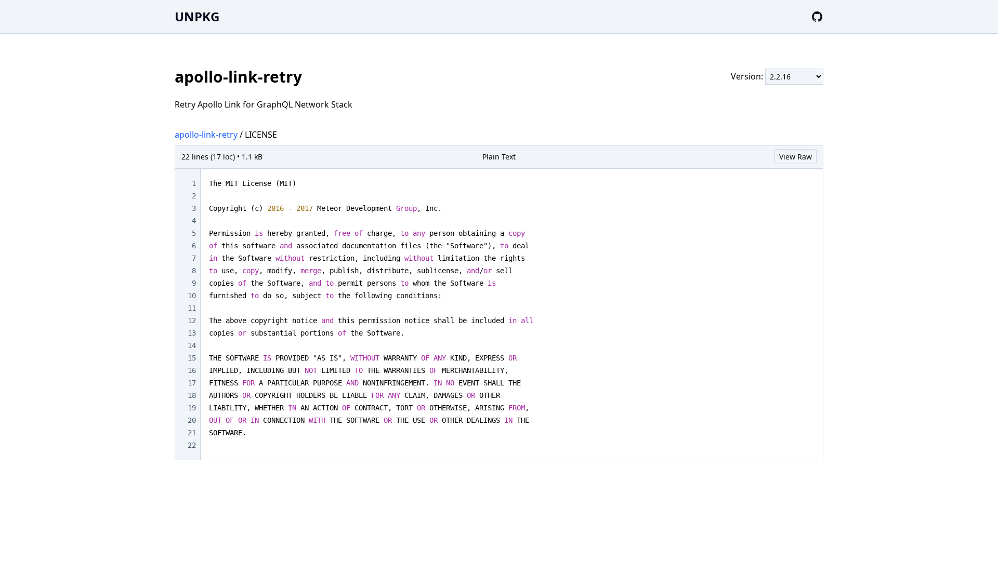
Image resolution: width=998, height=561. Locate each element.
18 (192, 395)
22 (192, 445)
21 (192, 433)
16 (192, 370)
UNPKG (197, 16)
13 (192, 333)
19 (192, 408)
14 (192, 345)
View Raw (795, 157)
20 (192, 420)
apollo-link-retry (206, 134)
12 (192, 320)
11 (192, 308)
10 (192, 295)
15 (192, 358)
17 (192, 383)
